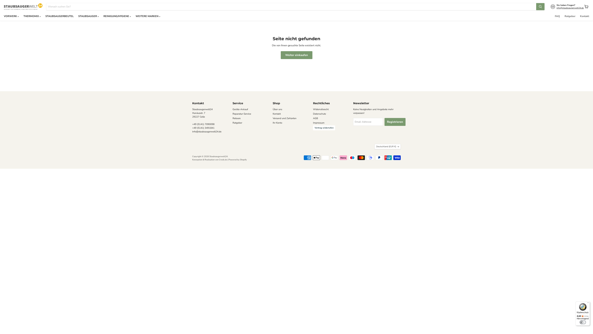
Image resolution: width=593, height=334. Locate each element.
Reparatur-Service (242, 113)
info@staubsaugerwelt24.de (570, 7)
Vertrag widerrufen (324, 127)
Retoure (237, 118)
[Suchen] (540, 6)
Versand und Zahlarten (284, 118)
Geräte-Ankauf (240, 109)
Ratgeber (570, 16)
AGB (315, 118)
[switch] (583, 322)
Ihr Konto (277, 122)
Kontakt (584, 16)
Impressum (318, 122)
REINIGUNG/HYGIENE (116, 16)
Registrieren (395, 122)
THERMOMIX (31, 16)
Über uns (277, 109)
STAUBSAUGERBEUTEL (59, 16)
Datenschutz (319, 113)
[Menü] (588, 303)
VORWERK (11, 16)
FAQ (557, 16)
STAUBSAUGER (88, 16)
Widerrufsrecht (321, 109)
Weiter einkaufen (296, 55)
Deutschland (386, 146)
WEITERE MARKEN (147, 16)
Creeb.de (223, 159)
